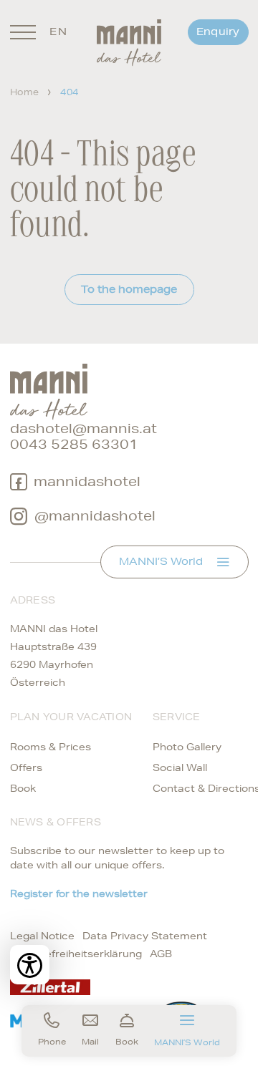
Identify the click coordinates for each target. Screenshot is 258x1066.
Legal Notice (42, 935)
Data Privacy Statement (144, 935)
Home (24, 92)
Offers (26, 767)
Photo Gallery (187, 746)
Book (23, 788)
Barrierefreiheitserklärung (76, 953)
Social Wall (180, 767)
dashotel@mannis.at (83, 428)
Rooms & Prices (50, 746)
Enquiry (218, 31)
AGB (161, 953)
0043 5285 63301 (74, 444)
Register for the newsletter (79, 893)
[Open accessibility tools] (29, 964)
